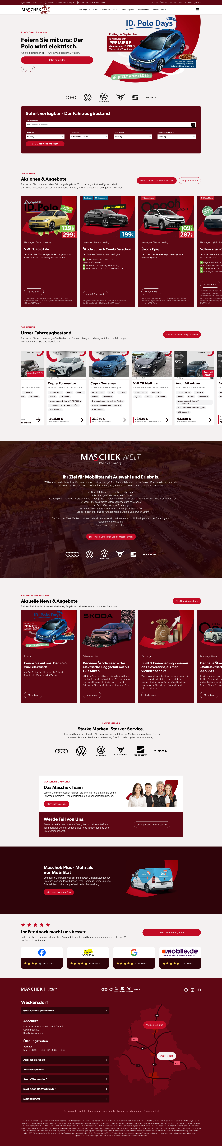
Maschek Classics (159, 10)
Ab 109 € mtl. (151, 291)
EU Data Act (69, 1111)
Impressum (94, 1111)
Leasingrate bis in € (166, 132)
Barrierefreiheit (151, 1111)
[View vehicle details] (29, 419)
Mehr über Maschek (56, 804)
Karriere (173, 2)
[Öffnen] (197, 9)
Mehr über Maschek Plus (59, 892)
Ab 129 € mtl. (33, 291)
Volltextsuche (32, 120)
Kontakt (155, 2)
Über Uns (164, 2)
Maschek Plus (143, 10)
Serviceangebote (127, 10)
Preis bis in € (119, 132)
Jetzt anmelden (57, 60)
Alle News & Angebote (187, 601)
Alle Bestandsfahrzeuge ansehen (182, 334)
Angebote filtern (190, 180)
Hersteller (30, 132)
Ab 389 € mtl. (210, 284)
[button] (65, 1010)
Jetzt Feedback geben (172, 932)
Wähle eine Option (79, 136)
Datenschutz (108, 1111)
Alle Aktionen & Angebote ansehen (156, 180)
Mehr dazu (33, 695)
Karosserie (75, 132)
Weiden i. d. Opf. (154, 1025)
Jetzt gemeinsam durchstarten (152, 824)
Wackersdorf (166, 1056)
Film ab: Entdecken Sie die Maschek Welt (113, 536)
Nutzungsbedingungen (129, 1111)
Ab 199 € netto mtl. (95, 294)
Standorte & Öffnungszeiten (189, 2)
